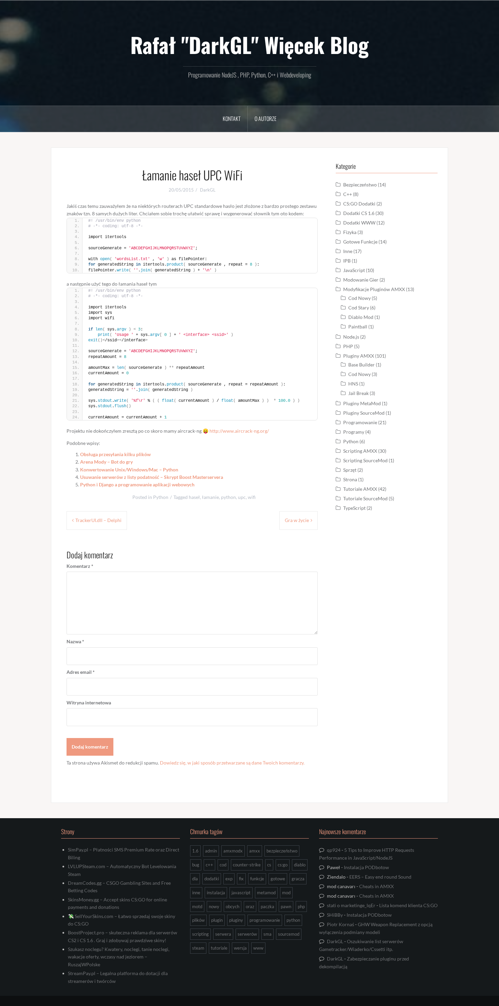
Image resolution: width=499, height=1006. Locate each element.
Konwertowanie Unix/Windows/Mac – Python (129, 469)
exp (229, 878)
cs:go (283, 864)
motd (197, 906)
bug (195, 864)
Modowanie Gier (360, 280)
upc (242, 497)
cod (223, 864)
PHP (348, 346)
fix (241, 878)
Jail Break (358, 393)
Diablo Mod (360, 317)
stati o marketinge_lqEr (351, 905)
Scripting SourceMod (365, 460)
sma (267, 934)
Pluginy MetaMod (362, 403)
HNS (353, 384)
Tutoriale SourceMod (365, 498)
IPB (347, 261)
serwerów (247, 934)
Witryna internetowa (89, 702)
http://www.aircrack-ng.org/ (239, 431)
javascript (241, 892)
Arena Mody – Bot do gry (106, 462)
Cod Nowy (359, 298)
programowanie (265, 920)
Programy (353, 432)
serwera (223, 934)
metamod (266, 892)
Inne (347, 251)
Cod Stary (358, 307)
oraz (250, 906)
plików (198, 920)
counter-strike (247, 864)
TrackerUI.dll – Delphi (98, 520)
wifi (252, 497)
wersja (240, 948)
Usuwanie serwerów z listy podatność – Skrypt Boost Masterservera (151, 477)
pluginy (236, 920)
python (228, 497)
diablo (300, 864)
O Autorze (265, 118)
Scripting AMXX (360, 451)
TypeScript (354, 508)
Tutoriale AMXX (360, 489)
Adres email (81, 672)
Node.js (351, 337)
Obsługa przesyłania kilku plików (115, 454)
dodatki (211, 878)
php (301, 906)
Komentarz (80, 566)
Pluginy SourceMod (364, 413)
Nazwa (75, 641)
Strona (350, 479)
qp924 (333, 850)
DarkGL (208, 190)
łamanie (210, 497)
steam (198, 948)
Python (160, 497)
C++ (347, 194)
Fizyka (349, 232)
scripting (200, 934)
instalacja (216, 892)
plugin (217, 920)
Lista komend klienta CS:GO (408, 905)
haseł (194, 497)
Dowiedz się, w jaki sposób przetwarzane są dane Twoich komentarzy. (232, 763)
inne (196, 892)
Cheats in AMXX (376, 886)
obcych (232, 906)
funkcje (257, 878)
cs (269, 864)
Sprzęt (349, 470)
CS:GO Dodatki (359, 203)
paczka (267, 906)
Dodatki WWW (359, 223)
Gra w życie (297, 520)
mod (286, 892)
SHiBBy (335, 915)
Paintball (357, 326)
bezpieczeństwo (281, 851)
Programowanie (360, 422)
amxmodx (233, 851)
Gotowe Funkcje (360, 242)
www (258, 948)
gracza (298, 878)
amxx (254, 851)
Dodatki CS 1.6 (358, 213)
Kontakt (232, 118)
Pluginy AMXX (358, 356)
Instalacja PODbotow (366, 867)
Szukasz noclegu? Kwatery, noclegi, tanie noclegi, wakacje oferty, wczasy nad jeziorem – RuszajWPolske (118, 956)
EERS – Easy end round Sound (380, 877)
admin (211, 851)
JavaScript (354, 270)
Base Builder (361, 364)
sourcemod (288, 934)
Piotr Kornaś (340, 924)
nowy (214, 906)
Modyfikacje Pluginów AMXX (374, 289)
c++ (209, 864)
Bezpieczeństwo (360, 184)
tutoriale (219, 948)
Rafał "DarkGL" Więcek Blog (249, 44)
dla (195, 878)
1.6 (195, 851)
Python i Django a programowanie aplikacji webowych (137, 484)
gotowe (278, 878)
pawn (286, 906)
